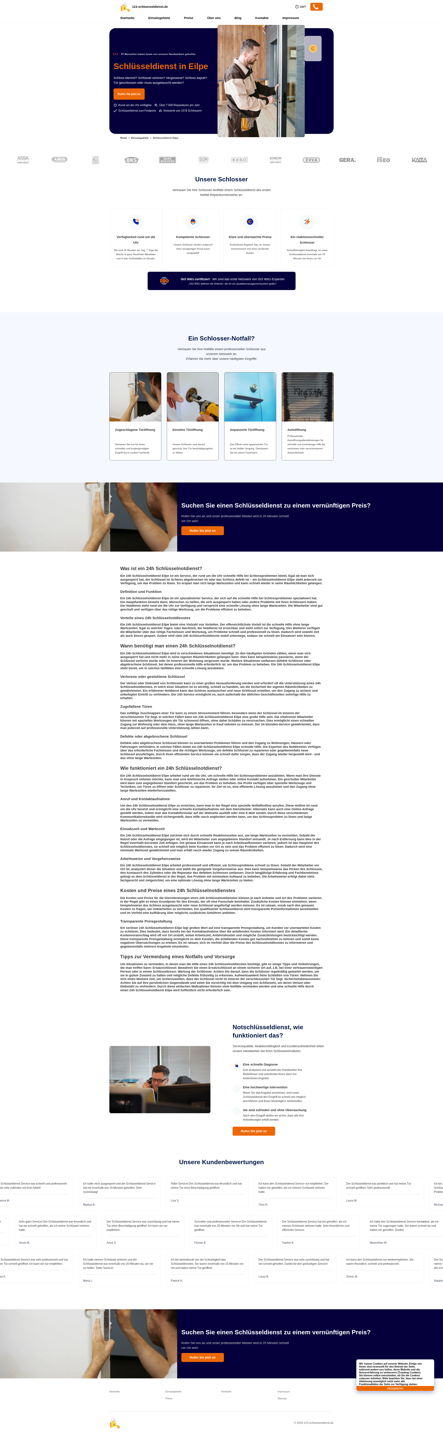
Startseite (127, 18)
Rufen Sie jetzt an (129, 94)
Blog (237, 18)
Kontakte (262, 18)
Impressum (290, 18)
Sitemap (282, 1398)
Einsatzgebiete (159, 18)
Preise (188, 18)
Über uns (214, 18)
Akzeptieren (395, 1388)
